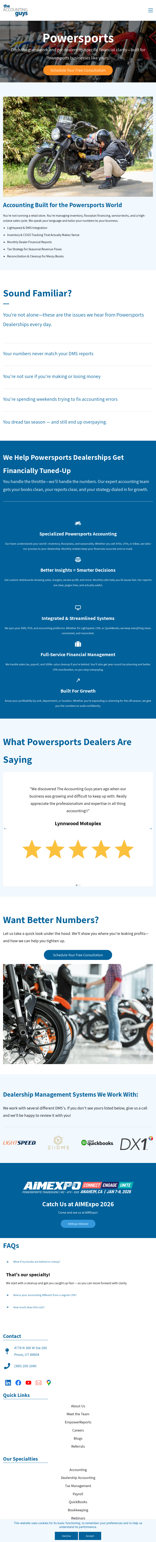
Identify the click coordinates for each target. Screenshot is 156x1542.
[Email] (39, 1383)
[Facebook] (18, 1383)
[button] (5, 828)
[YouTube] (28, 1383)
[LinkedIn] (8, 1383)
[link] (78, 827)
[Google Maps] (49, 1383)
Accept (90, 1536)
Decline (66, 1536)
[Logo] (15, 10)
